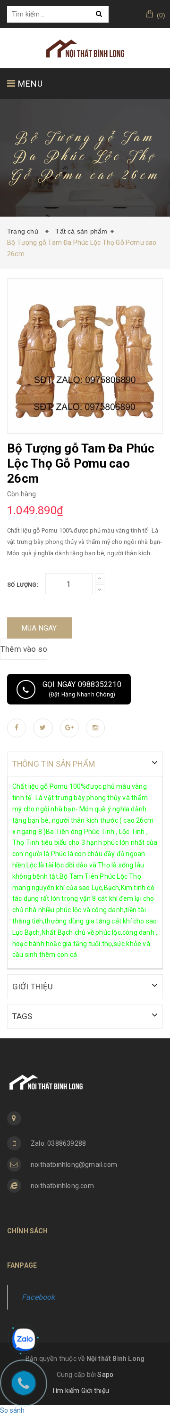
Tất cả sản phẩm (81, 231)
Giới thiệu (95, 1390)
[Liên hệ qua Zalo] (23, 1339)
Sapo (105, 1374)
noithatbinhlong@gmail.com (74, 1164)
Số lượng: (22, 585)
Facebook (38, 1297)
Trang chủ (24, 231)
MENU (29, 84)
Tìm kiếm (65, 1390)
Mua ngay (39, 628)
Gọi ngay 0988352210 (81, 689)
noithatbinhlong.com (62, 1185)
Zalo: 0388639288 (58, 1143)
